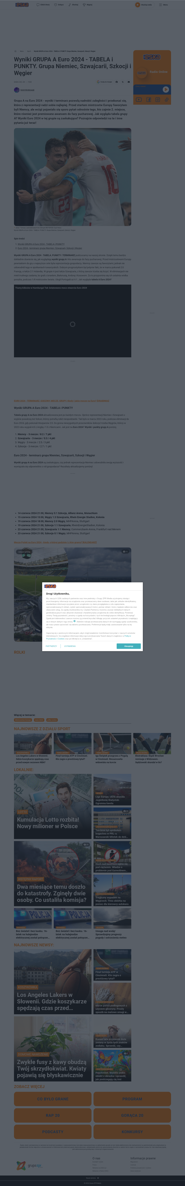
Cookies (61, 639)
